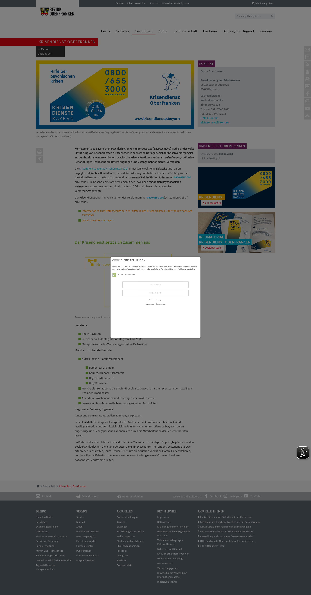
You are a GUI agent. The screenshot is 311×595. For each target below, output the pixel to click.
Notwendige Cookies (126, 274)
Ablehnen (155, 285)
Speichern (155, 293)
